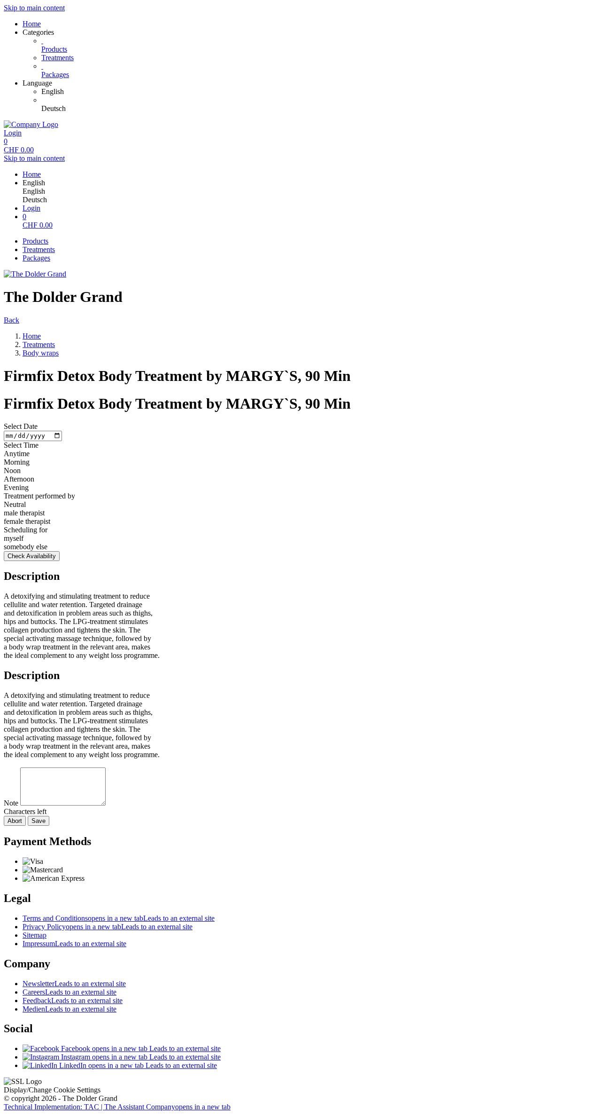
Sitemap (34, 935)
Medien (69, 1009)
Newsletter (74, 984)
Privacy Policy (108, 927)
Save (38, 820)
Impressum (74, 944)
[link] (319, 91)
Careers (69, 992)
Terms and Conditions (119, 918)
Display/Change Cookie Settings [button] (52, 1090)
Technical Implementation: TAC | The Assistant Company (117, 1107)
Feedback (73, 1000)
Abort (15, 820)
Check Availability (32, 556)
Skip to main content (34, 8)
